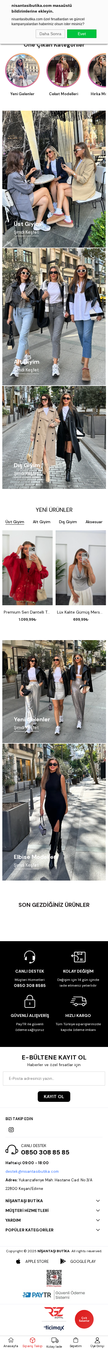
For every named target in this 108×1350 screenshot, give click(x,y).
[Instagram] (11, 1130)
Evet (82, 33)
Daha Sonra (50, 33)
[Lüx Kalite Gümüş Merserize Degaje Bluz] (81, 568)
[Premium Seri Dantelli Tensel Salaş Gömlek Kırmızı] (27, 568)
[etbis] (54, 1278)
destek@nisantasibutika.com (32, 1171)
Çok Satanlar (84, 1319)
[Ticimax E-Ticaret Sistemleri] (54, 1328)
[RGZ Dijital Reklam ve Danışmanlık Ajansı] (54, 1312)
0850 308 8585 (30, 985)
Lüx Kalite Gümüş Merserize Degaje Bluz (81, 612)
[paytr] (54, 1295)
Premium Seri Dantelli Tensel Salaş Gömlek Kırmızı (27, 612)
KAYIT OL (54, 1097)
